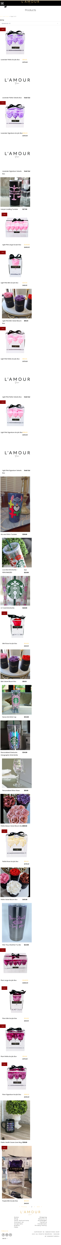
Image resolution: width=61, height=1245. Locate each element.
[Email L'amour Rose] (10, 1234)
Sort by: (2, 20)
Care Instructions (21, 1220)
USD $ (4, 1238)
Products (30, 10)
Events (17, 1225)
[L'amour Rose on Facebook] (3, 1234)
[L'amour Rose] (30, 3)
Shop (16, 1219)
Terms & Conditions (42, 1223)
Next (38, 1207)
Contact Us (19, 1222)
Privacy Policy (41, 1225)
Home (16, 1217)
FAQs (16, 1227)
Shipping (43, 1217)
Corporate (18, 1224)
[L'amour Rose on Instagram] (6, 1234)
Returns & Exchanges (42, 1219)
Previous (24, 1207)
